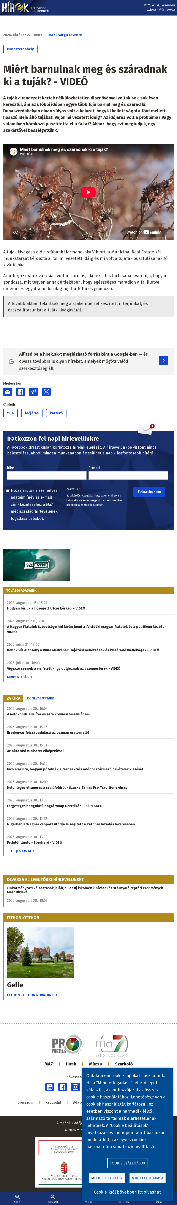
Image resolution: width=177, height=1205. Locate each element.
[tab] (13, 698)
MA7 (48, 1064)
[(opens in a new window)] (49, 1087)
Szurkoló (124, 1064)
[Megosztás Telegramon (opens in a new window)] (33, 392)
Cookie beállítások (127, 1163)
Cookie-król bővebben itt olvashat (127, 1192)
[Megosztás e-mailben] (7, 392)
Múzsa (95, 1064)
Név (10, 467)
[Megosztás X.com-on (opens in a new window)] (46, 392)
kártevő (56, 413)
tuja (10, 413)
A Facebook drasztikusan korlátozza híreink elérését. (54, 447)
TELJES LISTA (20, 851)
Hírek (71, 1064)
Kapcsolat (53, 1102)
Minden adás (18, 677)
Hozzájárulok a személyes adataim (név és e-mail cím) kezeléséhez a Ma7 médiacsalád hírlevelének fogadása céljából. (34, 504)
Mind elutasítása (107, 1178)
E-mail (94, 467)
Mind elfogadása (147, 1178)
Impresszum (23, 1102)
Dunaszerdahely (20, 49)
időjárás (32, 413)
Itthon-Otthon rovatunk (30, 995)
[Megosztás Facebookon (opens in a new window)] (20, 392)
